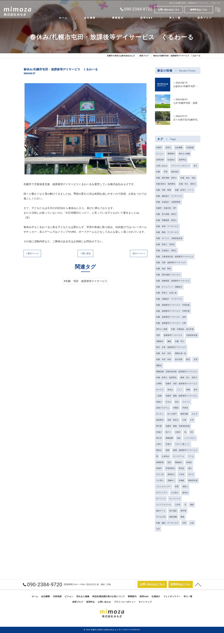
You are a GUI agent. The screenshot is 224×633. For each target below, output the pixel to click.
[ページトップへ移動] (198, 584)
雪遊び (159, 402)
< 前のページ (32, 253)
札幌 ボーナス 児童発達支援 (169, 238)
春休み (185, 493)
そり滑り (160, 480)
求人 (195, 166)
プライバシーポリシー (180, 166)
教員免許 (175, 172)
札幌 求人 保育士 (187, 184)
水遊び (168, 444)
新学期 (183, 511)
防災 (188, 359)
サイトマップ (145, 602)
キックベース (174, 498)
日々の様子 (172, 414)
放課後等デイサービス (173, 335)
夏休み (159, 450)
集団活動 (184, 414)
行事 (184, 420)
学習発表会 (170, 468)
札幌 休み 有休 (163, 353)
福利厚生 (160, 420)
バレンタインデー (163, 486)
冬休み (170, 390)
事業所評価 (192, 480)
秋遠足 (189, 462)
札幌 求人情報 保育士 (166, 214)
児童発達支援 (191, 335)
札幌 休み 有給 (187, 178)
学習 (165, 172)
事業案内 (171, 154)
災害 (195, 359)
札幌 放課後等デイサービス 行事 (171, 323)
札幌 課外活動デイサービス (168, 275)
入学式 (178, 505)
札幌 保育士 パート (184, 190)
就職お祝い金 (180, 353)
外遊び (159, 432)
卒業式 (185, 408)
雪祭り (185, 486)
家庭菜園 (173, 517)
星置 (177, 486)
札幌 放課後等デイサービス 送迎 (171, 317)
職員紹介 (179, 462)
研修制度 (160, 462)
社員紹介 (171, 160)
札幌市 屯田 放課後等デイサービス (181, 384)
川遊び (178, 432)
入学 (192, 420)
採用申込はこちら (199, 9)
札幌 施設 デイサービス (167, 523)
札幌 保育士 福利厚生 (165, 184)
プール (191, 456)
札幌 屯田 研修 (163, 190)
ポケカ (191, 474)
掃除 (192, 505)
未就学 (159, 468)
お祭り (159, 444)
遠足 (179, 438)
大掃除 (159, 384)
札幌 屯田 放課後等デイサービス (171, 262)
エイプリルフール (163, 505)
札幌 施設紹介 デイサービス (169, 196)
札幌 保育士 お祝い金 (166, 293)
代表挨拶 (190, 147)
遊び (190, 468)
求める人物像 (184, 154)
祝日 (169, 462)
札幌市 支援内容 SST (166, 208)
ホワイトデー (161, 493)
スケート (186, 402)
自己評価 (178, 359)
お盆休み (165, 456)
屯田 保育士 (173, 420)
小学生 (181, 474)
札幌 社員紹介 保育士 (166, 250)
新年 (195, 390)
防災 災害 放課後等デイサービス (171, 347)
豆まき (168, 402)
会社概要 (179, 147)
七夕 (158, 529)
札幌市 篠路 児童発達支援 (178, 426)
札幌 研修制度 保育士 (166, 220)
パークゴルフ (190, 438)
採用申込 (182, 160)
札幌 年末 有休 (163, 359)
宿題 (167, 450)
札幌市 (159, 147)
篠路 (169, 341)
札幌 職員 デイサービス (167, 232)
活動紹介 (160, 341)
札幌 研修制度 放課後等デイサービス (173, 281)
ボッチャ (160, 414)
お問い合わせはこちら (169, 9)
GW (191, 432)
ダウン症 (160, 474)
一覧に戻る (85, 253)
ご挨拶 (159, 396)
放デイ (168, 432)
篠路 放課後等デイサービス (185, 450)
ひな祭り (175, 493)
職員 (182, 517)
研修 (188, 390)
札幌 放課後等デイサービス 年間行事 (173, 311)
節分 (177, 402)
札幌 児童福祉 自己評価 (182, 329)
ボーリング (160, 498)
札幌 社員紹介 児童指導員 (168, 202)
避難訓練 (169, 438)
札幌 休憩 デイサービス (167, 226)
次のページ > (138, 253)
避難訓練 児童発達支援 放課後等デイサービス (176, 371)
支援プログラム (162, 408)
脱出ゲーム (160, 511)
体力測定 (173, 511)
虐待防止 (171, 474)
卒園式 (176, 408)
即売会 (181, 468)
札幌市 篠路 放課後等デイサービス (181, 396)
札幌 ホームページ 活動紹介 (169, 287)
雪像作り (171, 480)
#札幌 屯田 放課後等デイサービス (85, 281)
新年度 (159, 426)
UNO (184, 523)
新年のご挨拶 (161, 329)
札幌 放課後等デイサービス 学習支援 (173, 305)
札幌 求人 (179, 341)
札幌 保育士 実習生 (165, 244)
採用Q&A (160, 160)
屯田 (158, 335)
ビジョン (160, 154)
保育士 (168, 147)
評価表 (181, 480)
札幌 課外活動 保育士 (166, 178)
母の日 (159, 438)
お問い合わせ (161, 166)
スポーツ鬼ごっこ (182, 444)
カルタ (194, 414)
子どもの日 (160, 517)
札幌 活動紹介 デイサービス (169, 299)
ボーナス (160, 390)
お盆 (192, 523)
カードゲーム (178, 456)
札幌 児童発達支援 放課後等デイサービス (174, 257)
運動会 (159, 365)
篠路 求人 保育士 (188, 377)
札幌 (158, 172)
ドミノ (180, 390)
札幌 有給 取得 (163, 269)
